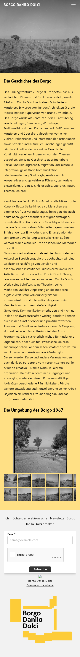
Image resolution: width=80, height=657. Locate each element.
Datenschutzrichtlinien (40, 585)
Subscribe (40, 569)
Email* (11, 534)
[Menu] (73, 4)
